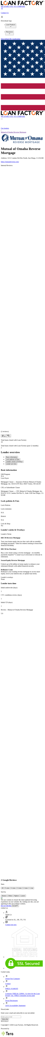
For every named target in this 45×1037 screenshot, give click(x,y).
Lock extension (6, 509)
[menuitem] (10, 26)
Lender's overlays (7, 577)
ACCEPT (15, 906)
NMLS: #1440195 (11, 989)
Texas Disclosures (11, 1000)
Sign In (3, 39)
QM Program (5, 474)
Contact (8, 984)
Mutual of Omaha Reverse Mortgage (13, 132)
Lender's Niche (6, 534)
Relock (3, 516)
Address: (4, 158)
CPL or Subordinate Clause (10, 487)
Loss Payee (5, 478)
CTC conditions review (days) (11, 595)
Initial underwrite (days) (9, 588)
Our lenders (5, 128)
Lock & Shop (5, 524)
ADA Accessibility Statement (15, 1005)
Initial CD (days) (6, 602)
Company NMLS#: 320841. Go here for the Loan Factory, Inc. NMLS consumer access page (22, 994)
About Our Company (12, 979)
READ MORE (6, 906)
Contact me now (11, 925)
